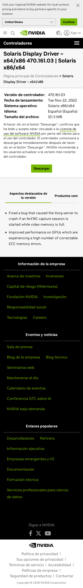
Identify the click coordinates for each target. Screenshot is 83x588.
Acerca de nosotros (23, 276)
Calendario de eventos (26, 388)
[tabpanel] (41, 228)
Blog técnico (56, 357)
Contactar (64, 576)
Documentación (20, 469)
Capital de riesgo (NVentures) (32, 286)
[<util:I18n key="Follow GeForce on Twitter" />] (38, 533)
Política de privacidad (39, 553)
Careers (39, 317)
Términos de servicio (26, 564)
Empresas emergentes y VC (31, 459)
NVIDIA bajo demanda (26, 408)
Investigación (55, 296)
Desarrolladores (20, 438)
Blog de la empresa (23, 357)
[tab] (28, 196)
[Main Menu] (5, 33)
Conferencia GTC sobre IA (29, 398)
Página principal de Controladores (30, 76)
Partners (47, 438)
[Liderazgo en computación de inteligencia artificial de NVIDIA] (32, 33)
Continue (69, 22)
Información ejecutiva (25, 448)
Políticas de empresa (40, 570)
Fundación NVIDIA (22, 296)
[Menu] (77, 43)
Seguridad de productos (30, 576)
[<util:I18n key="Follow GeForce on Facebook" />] (30, 533)
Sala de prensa (20, 346)
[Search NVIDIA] (13, 32)
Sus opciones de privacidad (39, 559)
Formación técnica (23, 479)
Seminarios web (20, 367)
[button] (58, 34)
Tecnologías (17, 317)
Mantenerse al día (22, 377)
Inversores (55, 276)
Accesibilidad (59, 564)
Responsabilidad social (26, 307)
